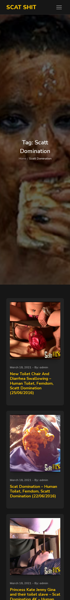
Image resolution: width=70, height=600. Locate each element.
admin (43, 367)
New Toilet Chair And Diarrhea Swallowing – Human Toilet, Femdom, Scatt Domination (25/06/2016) (31, 383)
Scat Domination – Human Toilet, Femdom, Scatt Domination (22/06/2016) (33, 491)
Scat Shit (21, 7)
